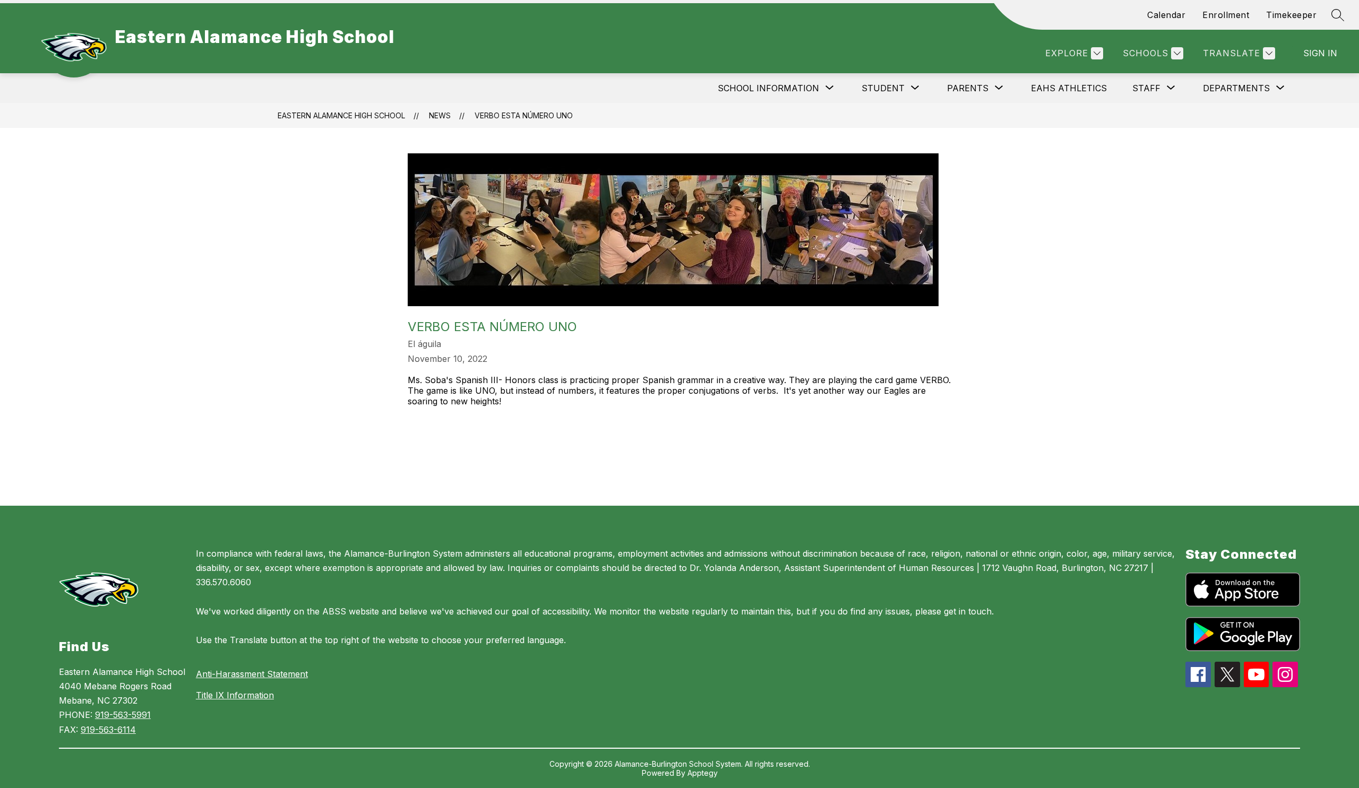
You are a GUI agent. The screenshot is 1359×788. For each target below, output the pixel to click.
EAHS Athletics (1069, 88)
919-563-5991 (123, 714)
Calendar (1166, 15)
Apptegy (702, 772)
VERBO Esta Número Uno (524, 115)
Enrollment (1225, 15)
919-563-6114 (108, 729)
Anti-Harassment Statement (252, 674)
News (440, 115)
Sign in (1320, 53)
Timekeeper (1291, 15)
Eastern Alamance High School (341, 115)
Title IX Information (235, 695)
